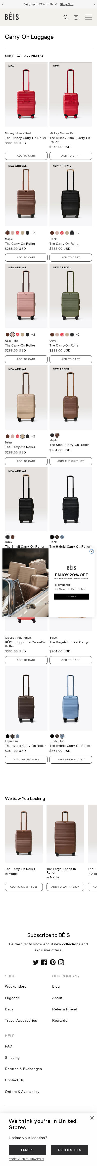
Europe (27, 1149)
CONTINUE (71, 597)
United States (69, 1149)
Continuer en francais (26, 1159)
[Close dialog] (92, 551)
